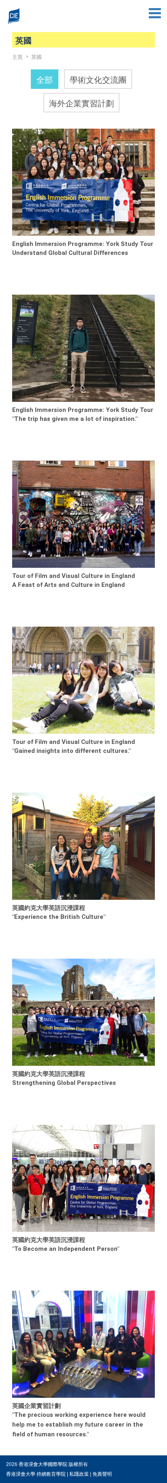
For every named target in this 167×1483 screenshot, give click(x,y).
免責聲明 (102, 1474)
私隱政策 (79, 1474)
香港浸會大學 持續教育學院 (36, 1474)
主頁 (17, 56)
